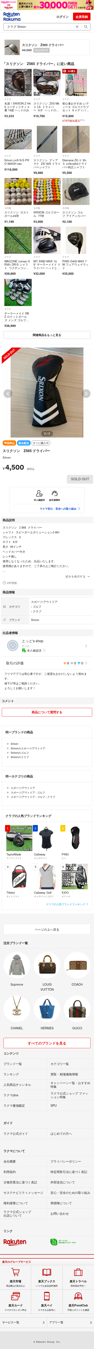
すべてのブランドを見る (47, 1043)
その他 (7, 208)
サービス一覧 (10, 1322)
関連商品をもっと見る (47, 335)
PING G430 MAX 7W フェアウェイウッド (75, 264)
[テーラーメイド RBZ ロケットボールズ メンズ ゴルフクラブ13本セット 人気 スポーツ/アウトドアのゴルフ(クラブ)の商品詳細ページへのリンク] (18, 292)
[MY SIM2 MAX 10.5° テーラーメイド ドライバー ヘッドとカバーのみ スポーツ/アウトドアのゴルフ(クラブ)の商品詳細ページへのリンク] (47, 240)
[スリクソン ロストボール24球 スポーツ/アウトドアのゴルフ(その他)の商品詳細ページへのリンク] (18, 191)
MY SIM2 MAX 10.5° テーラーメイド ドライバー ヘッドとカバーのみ (47, 266)
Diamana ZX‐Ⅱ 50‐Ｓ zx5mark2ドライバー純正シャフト (74, 163)
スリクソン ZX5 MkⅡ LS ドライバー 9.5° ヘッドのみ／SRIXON (46, 108)
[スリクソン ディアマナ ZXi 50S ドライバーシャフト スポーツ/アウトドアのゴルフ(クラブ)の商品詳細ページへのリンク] (47, 139)
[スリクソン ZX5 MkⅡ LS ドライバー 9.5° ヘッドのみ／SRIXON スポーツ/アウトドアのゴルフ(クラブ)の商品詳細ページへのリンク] (47, 82)
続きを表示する (75, 576)
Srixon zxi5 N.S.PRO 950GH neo (16, 162)
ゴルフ (37, 606)
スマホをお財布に (47, 1307)
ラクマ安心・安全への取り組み (58, 509)
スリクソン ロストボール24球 (16, 214)
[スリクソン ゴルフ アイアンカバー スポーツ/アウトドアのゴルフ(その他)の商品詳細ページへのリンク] (76, 191)
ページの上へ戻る (47, 929)
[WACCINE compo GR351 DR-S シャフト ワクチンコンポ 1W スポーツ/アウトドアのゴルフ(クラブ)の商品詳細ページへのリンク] (18, 240)
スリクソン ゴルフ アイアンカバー (74, 214)
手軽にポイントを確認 (78, 1307)
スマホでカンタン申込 (15, 1307)
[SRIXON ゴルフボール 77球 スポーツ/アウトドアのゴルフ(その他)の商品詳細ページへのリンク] (47, 191)
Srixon (7, 457)
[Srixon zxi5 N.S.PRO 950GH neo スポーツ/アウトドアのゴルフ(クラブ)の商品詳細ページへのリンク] (18, 139)
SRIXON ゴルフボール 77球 (46, 214)
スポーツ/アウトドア (44, 602)
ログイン (62, 16)
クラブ (7, 99)
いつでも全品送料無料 (47, 1283)
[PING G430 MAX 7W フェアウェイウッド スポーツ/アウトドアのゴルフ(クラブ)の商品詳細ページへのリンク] (76, 240)
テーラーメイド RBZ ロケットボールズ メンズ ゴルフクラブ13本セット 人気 (17, 318)
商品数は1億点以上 (15, 1283)
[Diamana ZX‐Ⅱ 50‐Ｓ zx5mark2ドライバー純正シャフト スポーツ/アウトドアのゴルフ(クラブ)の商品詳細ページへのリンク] (76, 139)
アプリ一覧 (56, 1322)
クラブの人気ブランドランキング (66, 904)
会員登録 (82, 16)
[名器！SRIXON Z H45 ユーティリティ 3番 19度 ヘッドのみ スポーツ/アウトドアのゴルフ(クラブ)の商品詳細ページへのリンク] (18, 82)
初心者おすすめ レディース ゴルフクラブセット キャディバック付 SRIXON (75, 108)
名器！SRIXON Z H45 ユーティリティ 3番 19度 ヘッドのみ (17, 106)
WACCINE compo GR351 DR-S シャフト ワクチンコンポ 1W (17, 266)
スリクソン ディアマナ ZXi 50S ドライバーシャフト (47, 163)
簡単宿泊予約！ (78, 1283)
